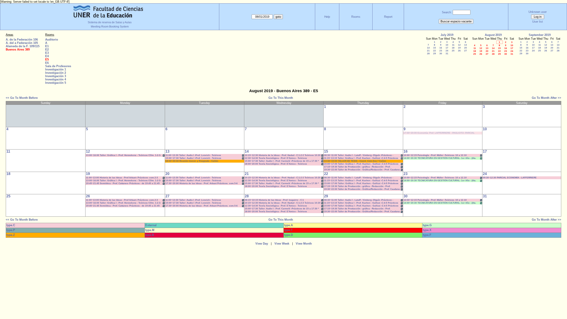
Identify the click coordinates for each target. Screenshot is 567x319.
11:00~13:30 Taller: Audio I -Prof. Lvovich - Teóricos (193, 155)
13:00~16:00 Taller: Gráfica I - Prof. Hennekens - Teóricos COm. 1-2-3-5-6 (123, 155)
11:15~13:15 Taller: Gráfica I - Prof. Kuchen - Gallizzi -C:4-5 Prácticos (361, 158)
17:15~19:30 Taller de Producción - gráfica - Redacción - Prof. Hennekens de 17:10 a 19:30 (357, 166)
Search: (447, 12)
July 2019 (447, 35)
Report (388, 16)
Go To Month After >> (546, 97)
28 (428, 53)
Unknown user (537, 12)
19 (459, 48)
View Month (304, 243)
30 (440, 53)
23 (440, 50)
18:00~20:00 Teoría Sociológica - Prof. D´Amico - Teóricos (276, 164)
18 (453, 48)
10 (447, 45)
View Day (261, 243)
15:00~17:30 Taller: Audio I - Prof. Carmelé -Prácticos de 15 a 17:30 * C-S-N (282, 161)
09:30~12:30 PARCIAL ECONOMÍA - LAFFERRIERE (510, 177)
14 (428, 48)
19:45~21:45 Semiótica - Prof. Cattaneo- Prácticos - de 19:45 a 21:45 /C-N (123, 183)
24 (447, 50)
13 (465, 45)
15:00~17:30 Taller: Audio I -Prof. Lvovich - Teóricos (193, 158)
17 (447, 48)
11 (453, 45)
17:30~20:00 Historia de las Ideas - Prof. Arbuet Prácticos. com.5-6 (201, 183)
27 (465, 50)
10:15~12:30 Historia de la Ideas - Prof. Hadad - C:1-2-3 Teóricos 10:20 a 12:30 (282, 155)
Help (327, 16)
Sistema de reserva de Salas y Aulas (110, 22)
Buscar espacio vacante (456, 21)
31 (447, 53)
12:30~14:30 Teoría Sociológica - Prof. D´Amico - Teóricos (276, 158)
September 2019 (540, 35)
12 (459, 45)
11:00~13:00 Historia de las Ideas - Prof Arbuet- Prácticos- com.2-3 (122, 177)
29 (434, 53)
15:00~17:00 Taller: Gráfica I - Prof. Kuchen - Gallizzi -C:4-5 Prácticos (361, 164)
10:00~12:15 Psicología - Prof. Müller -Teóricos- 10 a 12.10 (435, 155)
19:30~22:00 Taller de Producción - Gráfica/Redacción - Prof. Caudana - (362, 169)
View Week (281, 243)
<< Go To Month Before (22, 97)
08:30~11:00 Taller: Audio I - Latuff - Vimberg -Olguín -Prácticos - (358, 155)
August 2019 (493, 35)
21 (428, 50)
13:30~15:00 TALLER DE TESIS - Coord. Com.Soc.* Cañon (355, 161)
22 (434, 50)
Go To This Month (280, 97)
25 (453, 50)
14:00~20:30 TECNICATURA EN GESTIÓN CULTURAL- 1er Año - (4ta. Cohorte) (440, 158)
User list (537, 21)
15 (434, 48)
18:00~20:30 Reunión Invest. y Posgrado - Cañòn (191, 161)
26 (459, 50)
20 (465, 48)
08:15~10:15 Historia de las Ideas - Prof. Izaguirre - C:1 (274, 200)
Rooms (355, 16)
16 (440, 48)
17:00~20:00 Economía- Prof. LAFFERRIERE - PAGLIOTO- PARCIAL (439, 133)
